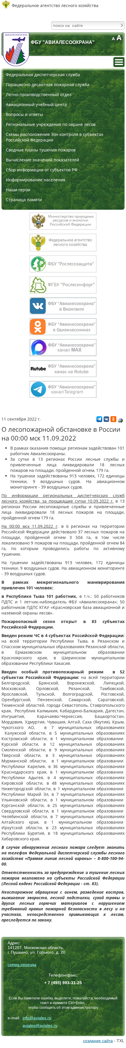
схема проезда (22, 964)
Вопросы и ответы (24, 114)
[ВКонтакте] (106, 420)
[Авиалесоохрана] (16, 49)
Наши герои (18, 189)
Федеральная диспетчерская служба (43, 74)
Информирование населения (35, 179)
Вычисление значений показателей (42, 160)
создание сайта (98, 1040)
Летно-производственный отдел (38, 94)
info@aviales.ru (37, 1017)
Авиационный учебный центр (36, 104)
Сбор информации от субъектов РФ (41, 170)
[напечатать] (120, 420)
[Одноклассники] (113, 420)
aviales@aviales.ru (40, 1025)
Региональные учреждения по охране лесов (51, 124)
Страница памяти (24, 199)
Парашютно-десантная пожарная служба (47, 84)
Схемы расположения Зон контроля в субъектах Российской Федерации (54, 137)
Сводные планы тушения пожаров (41, 150)
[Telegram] (99, 420)
